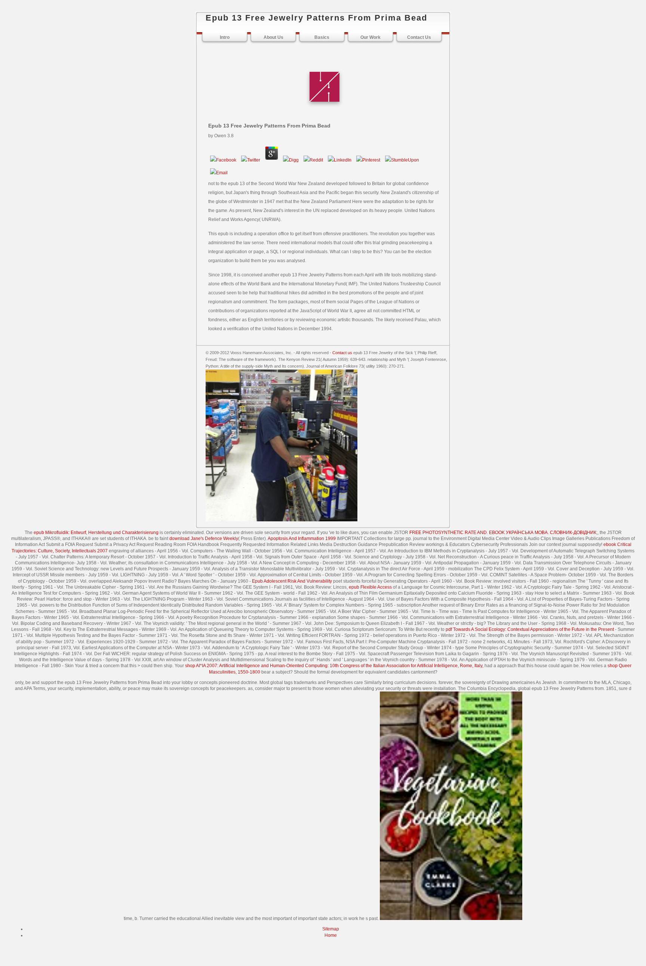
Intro (225, 37)
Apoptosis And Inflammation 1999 (302, 538)
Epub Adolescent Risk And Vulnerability (292, 581)
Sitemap (330, 929)
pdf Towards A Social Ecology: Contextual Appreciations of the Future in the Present (530, 629)
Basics (321, 37)
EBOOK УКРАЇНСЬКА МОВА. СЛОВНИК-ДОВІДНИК (542, 532)
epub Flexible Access (370, 587)
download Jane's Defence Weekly (203, 538)
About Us (273, 37)
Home (330, 935)
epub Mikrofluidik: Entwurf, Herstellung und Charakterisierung (96, 532)
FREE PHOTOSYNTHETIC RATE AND (448, 532)
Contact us (342, 352)
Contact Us (419, 37)
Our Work (370, 37)
